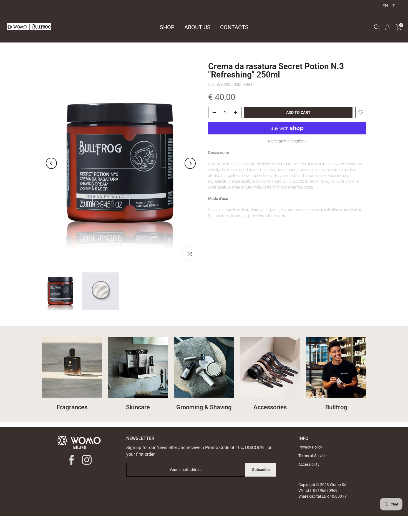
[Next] (190, 163)
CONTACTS (234, 27)
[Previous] (51, 163)
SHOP (167, 27)
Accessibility (308, 464)
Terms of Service (312, 456)
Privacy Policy (310, 447)
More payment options (287, 141)
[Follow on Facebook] (71, 460)
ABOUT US (197, 27)
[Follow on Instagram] (87, 460)
